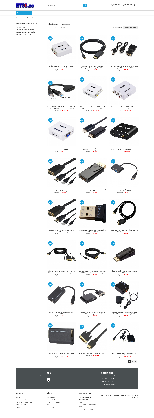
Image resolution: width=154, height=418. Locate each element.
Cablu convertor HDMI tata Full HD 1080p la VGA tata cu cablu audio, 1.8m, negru (92, 272)
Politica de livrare (21, 405)
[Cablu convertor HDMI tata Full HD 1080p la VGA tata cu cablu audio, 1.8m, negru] (92, 254)
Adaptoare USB (20, 27)
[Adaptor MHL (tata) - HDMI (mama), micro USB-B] (61, 295)
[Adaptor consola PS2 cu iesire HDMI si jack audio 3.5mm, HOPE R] (61, 336)
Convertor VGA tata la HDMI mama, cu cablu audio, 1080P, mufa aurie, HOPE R (124, 67)
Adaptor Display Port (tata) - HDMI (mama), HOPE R (92, 190)
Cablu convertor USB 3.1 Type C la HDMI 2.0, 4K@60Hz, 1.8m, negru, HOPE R (92, 149)
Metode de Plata (52, 397)
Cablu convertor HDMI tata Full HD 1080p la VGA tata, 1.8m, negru (124, 231)
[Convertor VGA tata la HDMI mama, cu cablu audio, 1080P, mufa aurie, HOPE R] (124, 49)
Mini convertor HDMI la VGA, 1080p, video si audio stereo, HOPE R (61, 149)
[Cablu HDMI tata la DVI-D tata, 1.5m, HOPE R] (92, 336)
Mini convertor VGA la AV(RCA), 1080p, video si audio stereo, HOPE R (124, 108)
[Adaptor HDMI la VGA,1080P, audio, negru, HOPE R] (124, 254)
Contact (18, 407)
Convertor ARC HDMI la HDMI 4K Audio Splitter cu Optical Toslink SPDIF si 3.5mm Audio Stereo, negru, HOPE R (124, 149)
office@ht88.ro (109, 384)
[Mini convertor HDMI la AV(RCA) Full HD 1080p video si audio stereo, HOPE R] (92, 90)
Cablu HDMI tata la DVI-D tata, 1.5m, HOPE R (92, 353)
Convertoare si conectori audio (25, 32)
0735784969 (109, 379)
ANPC (49, 405)
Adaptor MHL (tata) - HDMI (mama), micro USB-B (61, 313)
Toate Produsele (23, 13)
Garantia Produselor (53, 402)
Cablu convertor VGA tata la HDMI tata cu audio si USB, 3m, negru (61, 190)
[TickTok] (48, 380)
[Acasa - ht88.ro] (26, 5)
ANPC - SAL (50, 407)
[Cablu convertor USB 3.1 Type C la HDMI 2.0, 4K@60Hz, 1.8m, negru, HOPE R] (92, 131)
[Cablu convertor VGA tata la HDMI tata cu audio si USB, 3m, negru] (61, 172)
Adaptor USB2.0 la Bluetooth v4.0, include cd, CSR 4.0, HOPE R (93, 231)
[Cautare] (85, 5)
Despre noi (19, 397)
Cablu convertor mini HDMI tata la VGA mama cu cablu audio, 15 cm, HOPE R (124, 354)
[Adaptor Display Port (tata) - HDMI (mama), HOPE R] (92, 172)
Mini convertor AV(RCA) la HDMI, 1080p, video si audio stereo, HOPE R (61, 67)
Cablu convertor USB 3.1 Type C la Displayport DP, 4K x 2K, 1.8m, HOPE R (92, 67)
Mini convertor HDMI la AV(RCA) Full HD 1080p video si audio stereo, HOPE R (92, 108)
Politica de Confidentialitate (24, 402)
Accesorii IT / (26, 18)
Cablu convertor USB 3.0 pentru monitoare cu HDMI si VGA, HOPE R (124, 190)
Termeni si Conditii (21, 400)
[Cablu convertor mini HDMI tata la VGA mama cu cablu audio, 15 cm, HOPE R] (124, 336)
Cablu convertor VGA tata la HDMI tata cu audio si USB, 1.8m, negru (61, 231)
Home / (18, 18)
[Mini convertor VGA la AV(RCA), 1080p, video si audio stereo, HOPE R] (124, 90)
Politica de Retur (52, 400)
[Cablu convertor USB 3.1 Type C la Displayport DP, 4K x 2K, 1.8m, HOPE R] (92, 49)
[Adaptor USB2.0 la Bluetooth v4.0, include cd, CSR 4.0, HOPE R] (92, 213)
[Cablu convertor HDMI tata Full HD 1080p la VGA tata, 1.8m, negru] (124, 213)
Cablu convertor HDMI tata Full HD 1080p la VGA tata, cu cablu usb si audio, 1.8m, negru (61, 272)
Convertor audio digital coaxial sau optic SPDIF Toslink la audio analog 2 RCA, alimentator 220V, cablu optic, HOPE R (124, 313)
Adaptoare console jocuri (23, 34)
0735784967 (109, 381)
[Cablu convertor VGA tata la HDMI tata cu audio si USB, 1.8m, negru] (61, 213)
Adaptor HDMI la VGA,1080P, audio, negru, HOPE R (124, 272)
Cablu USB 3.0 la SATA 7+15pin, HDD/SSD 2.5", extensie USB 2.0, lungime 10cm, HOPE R (61, 108)
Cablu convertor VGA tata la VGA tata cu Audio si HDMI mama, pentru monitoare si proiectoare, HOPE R (93, 313)
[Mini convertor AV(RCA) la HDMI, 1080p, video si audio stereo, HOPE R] (61, 49)
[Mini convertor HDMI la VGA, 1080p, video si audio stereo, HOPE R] (61, 131)
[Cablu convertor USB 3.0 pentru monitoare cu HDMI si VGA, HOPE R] (124, 172)
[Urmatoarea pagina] (135, 361)
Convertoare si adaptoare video (25, 30)
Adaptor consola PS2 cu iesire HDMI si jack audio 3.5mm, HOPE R (61, 354)
